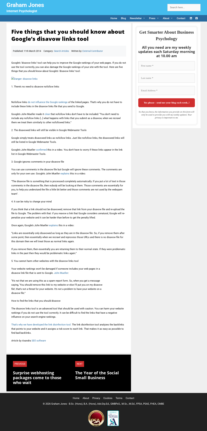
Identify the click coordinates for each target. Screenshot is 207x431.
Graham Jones (25, 5)
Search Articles (61, 51)
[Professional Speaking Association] (96, 425)
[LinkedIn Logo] (191, 18)
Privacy (96, 398)
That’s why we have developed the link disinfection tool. (41, 324)
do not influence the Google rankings (48, 102)
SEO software (39, 340)
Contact (181, 18)
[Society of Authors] (113, 425)
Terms (119, 398)
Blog (123, 18)
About (166, 18)
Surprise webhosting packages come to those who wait (37, 377)
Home (113, 18)
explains (64, 173)
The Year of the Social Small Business (97, 375)
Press (152, 18)
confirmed (41, 149)
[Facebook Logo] (197, 18)
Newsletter (136, 18)
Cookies (107, 398)
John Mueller (61, 273)
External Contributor (92, 51)
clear (47, 114)
